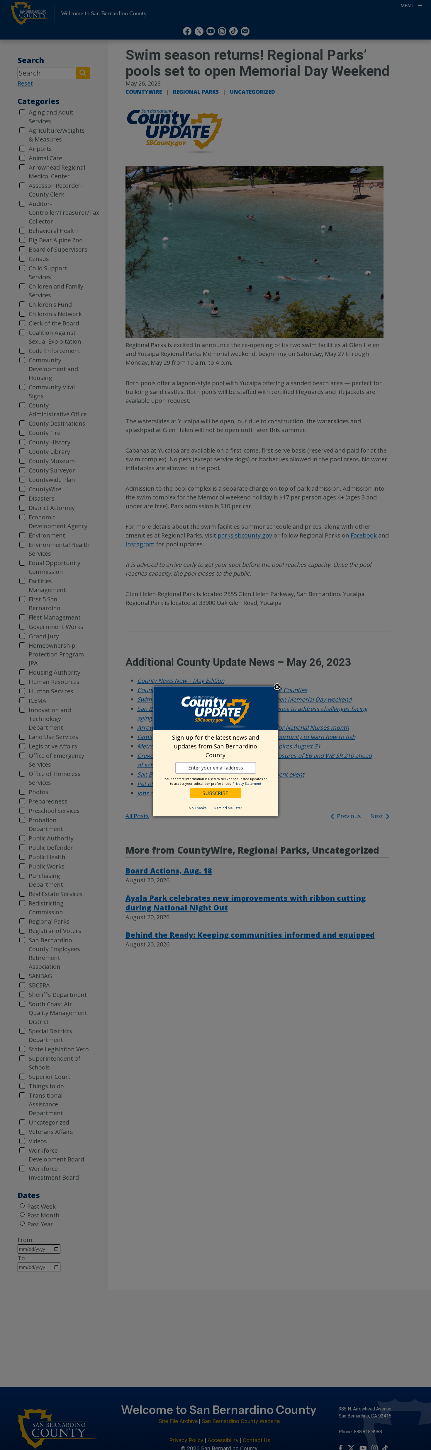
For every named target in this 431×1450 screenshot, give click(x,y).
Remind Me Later (228, 808)
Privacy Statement (247, 783)
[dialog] (215, 751)
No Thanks (197, 808)
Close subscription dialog (277, 687)
